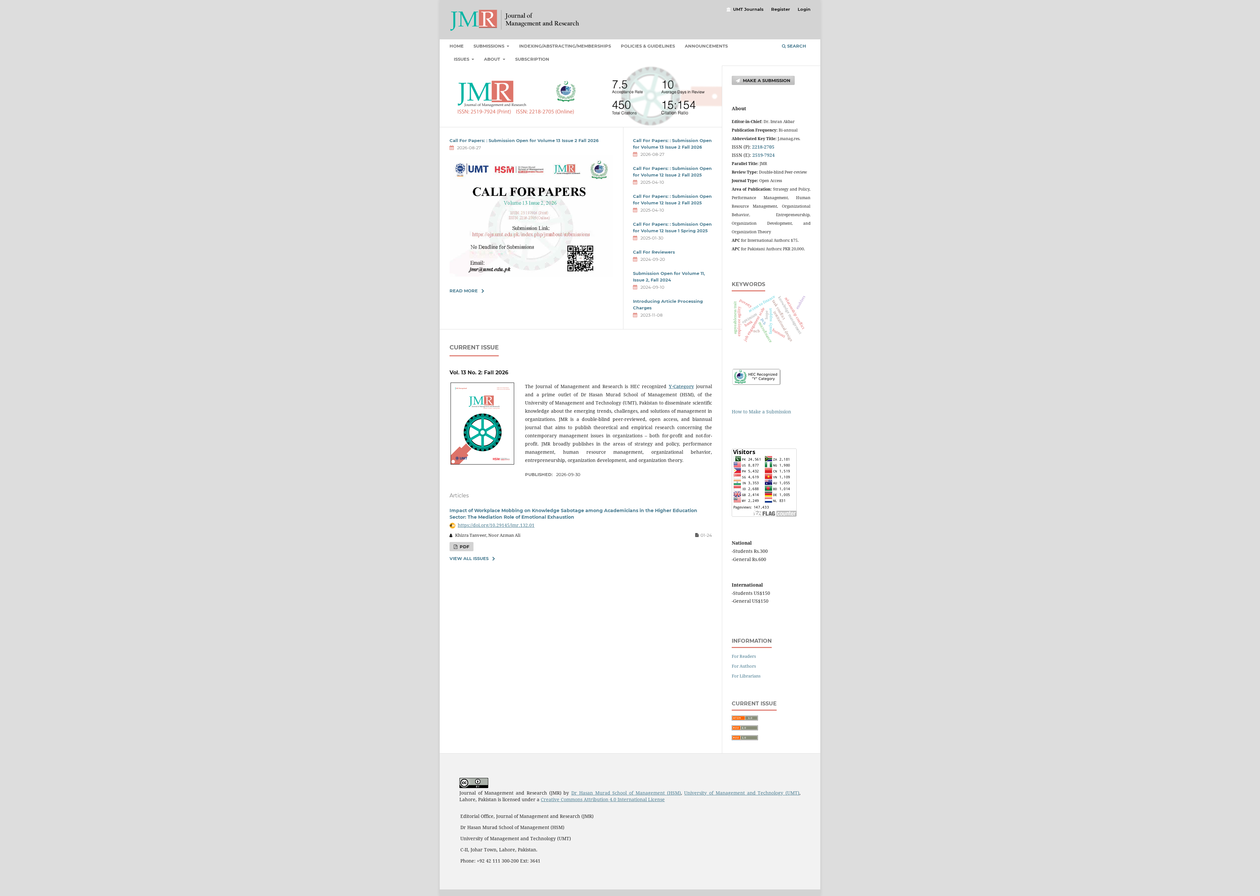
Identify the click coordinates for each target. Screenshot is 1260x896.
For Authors (744, 666)
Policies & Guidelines (648, 46)
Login (804, 9)
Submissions (489, 46)
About (492, 59)
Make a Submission (766, 80)
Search (796, 46)
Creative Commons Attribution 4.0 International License (603, 799)
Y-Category (681, 386)
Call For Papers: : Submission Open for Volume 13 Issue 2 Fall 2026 (524, 140)
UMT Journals (748, 9)
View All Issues (469, 558)
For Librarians (746, 676)
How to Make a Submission (761, 411)
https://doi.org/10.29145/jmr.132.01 (496, 525)
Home (457, 46)
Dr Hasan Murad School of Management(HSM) (626, 793)
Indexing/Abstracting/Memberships (565, 46)
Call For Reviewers (654, 252)
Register (780, 9)
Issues (462, 59)
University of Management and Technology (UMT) (741, 793)
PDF (463, 546)
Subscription (532, 59)
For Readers (744, 656)
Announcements (706, 46)
